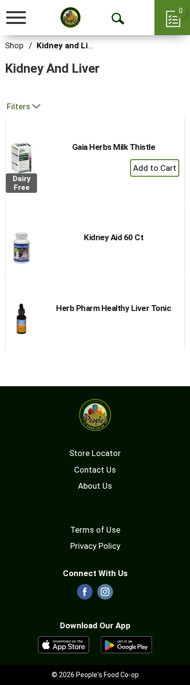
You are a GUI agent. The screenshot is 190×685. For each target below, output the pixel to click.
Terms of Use (95, 530)
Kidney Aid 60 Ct (113, 237)
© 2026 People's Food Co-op (95, 675)
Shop (14, 45)
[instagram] (105, 595)
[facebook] (85, 595)
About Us (95, 486)
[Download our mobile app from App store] (63, 644)
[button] (154, 168)
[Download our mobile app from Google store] (126, 644)
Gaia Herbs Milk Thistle (113, 147)
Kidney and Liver (68, 45)
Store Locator (95, 453)
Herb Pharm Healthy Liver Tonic (113, 308)
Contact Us (95, 470)
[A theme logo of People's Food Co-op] (70, 17)
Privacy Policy (95, 546)
